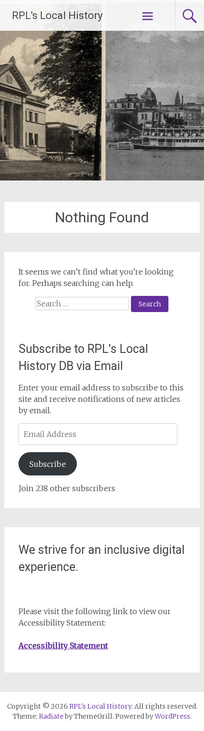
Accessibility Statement (63, 645)
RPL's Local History (57, 15)
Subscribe (47, 464)
